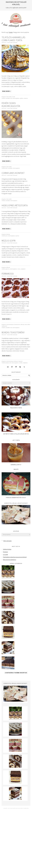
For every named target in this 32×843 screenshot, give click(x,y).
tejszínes (17, 235)
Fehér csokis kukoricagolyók (11, 105)
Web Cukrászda (16, 19)
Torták (13, 96)
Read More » (6, 91)
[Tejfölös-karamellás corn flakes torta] (15, 73)
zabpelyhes (23, 269)
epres (6, 235)
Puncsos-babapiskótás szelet (16, 497)
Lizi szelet (5, 554)
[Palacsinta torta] (16, 405)
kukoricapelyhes (16, 98)
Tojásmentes (4, 326)
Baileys (16, 469)
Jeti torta (16, 440)
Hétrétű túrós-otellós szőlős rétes (16, 434)
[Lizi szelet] (8, 608)
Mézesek (8, 267)
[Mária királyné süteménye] (8, 638)
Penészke (5, 552)
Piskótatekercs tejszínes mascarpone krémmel (15, 557)
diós (11, 98)
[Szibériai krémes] (8, 577)
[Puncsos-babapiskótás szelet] (16, 495)
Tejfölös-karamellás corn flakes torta (13, 39)
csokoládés (7, 98)
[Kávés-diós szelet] (8, 669)
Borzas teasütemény (13, 332)
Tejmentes (20, 361)
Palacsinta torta (16, 408)
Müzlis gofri (9, 240)
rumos (18, 269)
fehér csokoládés (8, 168)
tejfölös (21, 98)
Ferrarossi (8, 273)
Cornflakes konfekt (13, 173)
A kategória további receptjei (16, 672)
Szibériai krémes (7, 549)
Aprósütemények (10, 324)
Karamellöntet (16, 464)
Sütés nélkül (9, 96)
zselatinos (26, 98)
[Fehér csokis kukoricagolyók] (12, 139)
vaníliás (20, 362)
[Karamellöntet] (16, 462)
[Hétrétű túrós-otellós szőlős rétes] (16, 431)
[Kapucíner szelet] (8, 653)
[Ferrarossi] (15, 299)
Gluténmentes (17, 324)
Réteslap (8, 234)
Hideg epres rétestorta (15, 205)
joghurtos (7, 269)
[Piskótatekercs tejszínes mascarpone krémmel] (8, 623)
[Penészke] (8, 593)
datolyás (7, 362)
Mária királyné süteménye (9, 559)
